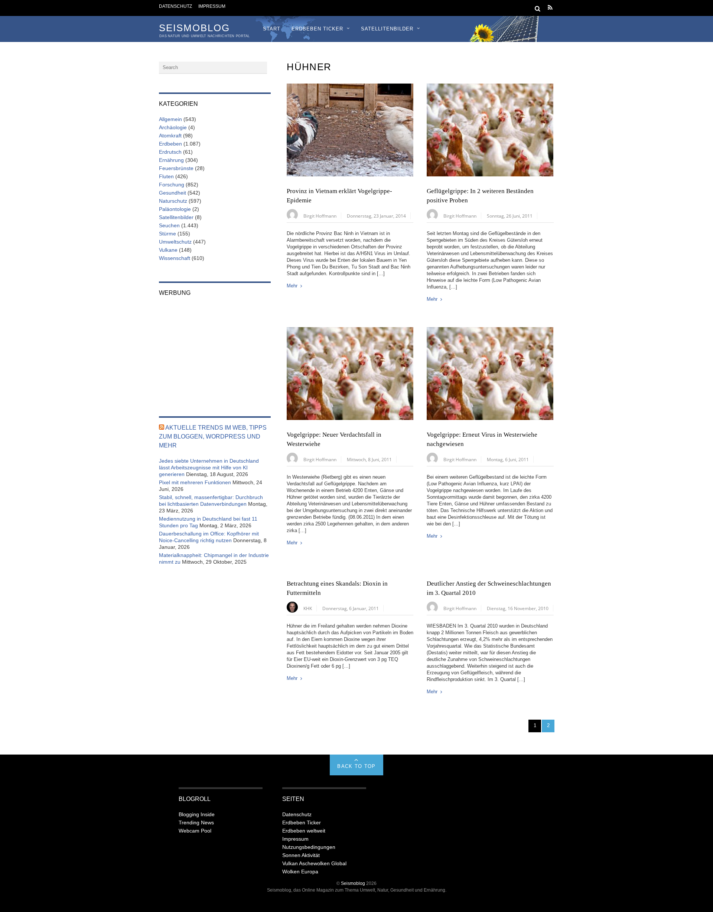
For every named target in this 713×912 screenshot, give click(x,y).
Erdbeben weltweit (303, 831)
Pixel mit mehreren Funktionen (195, 482)
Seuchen (169, 225)
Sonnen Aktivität (301, 855)
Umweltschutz (175, 242)
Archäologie (173, 127)
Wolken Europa (300, 871)
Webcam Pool (195, 831)
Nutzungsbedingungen (308, 847)
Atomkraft (170, 136)
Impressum (211, 6)
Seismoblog (353, 883)
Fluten (166, 176)
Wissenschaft (174, 258)
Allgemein (170, 119)
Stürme (167, 234)
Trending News (196, 822)
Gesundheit (172, 193)
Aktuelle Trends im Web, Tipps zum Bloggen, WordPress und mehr (213, 436)
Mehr (292, 286)
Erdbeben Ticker (317, 29)
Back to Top (356, 766)
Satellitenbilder (387, 29)
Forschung (171, 185)
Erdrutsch (170, 152)
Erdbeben (170, 144)
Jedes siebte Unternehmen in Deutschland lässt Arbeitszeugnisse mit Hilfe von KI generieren (209, 467)
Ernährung (171, 160)
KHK (307, 608)
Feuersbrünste (176, 168)
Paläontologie (175, 209)
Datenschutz (175, 6)
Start (271, 29)
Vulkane (168, 250)
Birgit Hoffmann (319, 216)
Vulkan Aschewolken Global (314, 863)
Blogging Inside (197, 814)
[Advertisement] (215, 351)
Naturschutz (173, 201)
